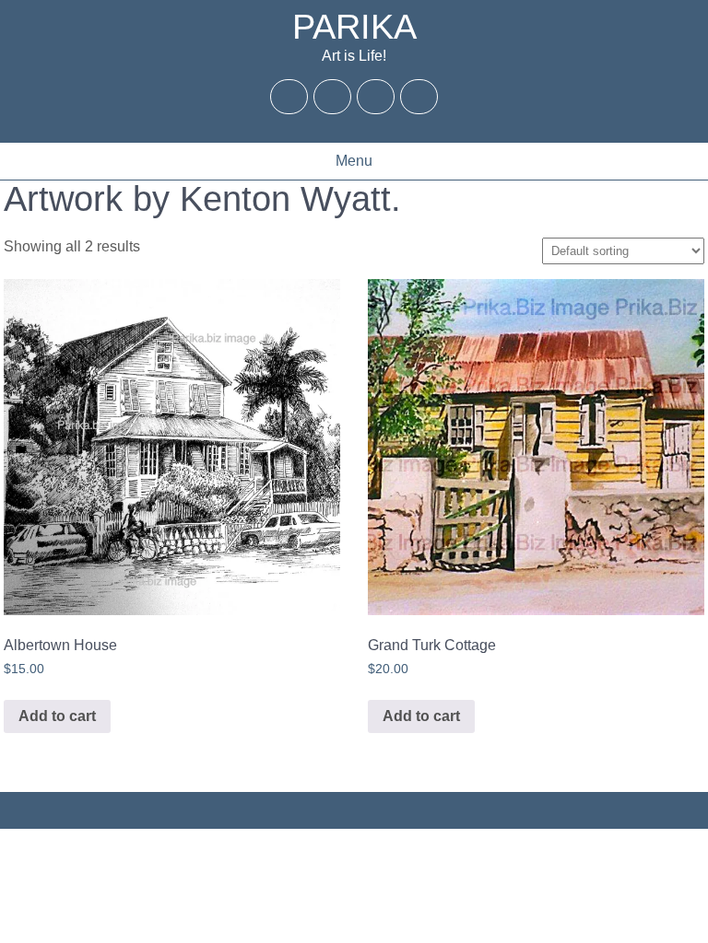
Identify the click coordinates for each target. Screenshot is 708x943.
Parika (354, 26)
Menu (354, 161)
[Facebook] (289, 97)
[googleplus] (376, 97)
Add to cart (57, 716)
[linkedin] (419, 97)
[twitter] (333, 97)
